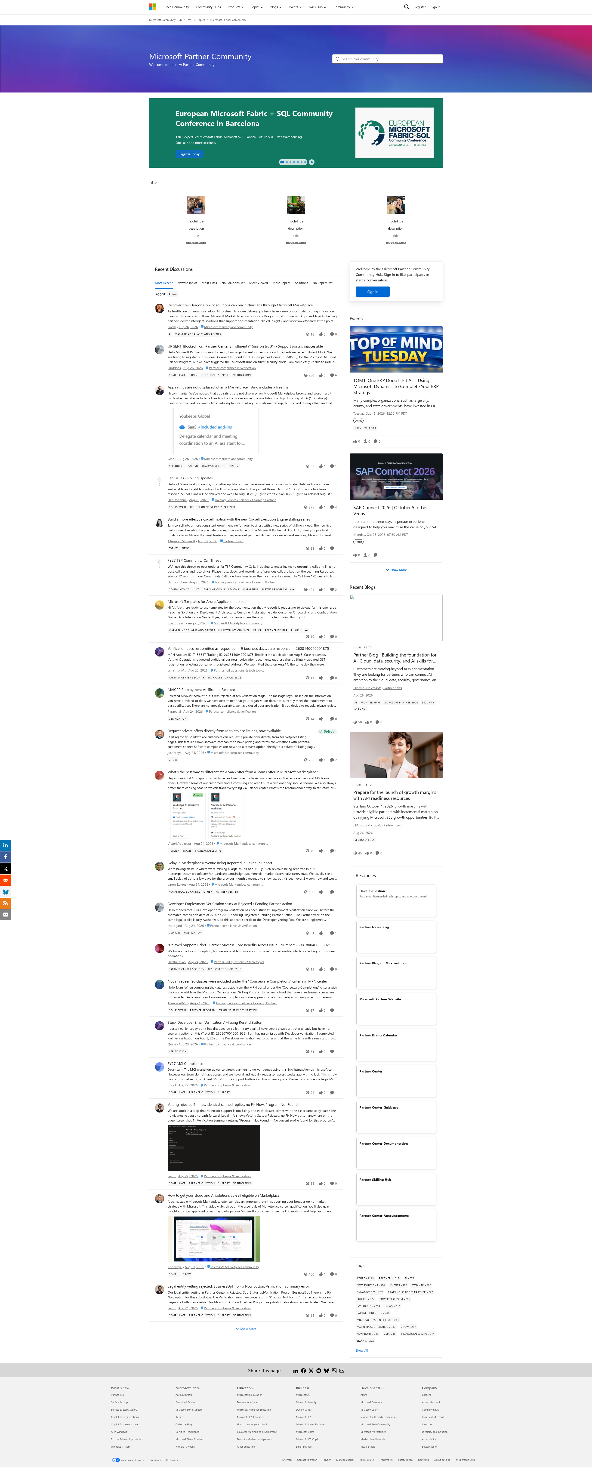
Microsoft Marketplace (373, 1431)
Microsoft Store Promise (189, 1439)
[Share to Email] (341, 1370)
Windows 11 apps (121, 1446)
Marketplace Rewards (373, 1439)
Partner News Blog (374, 927)
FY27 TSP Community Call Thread (195, 560)
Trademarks (386, 1459)
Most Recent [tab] (164, 282)
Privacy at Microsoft (433, 1417)
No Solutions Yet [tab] (233, 282)
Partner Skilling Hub (375, 1179)
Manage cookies (345, 1459)
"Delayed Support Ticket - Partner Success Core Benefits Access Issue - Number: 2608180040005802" (249, 945)
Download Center (185, 1402)
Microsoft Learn (369, 1409)
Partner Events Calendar (378, 1035)
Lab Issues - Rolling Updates (190, 478)
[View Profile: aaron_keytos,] (159, 866)
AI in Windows (119, 1431)
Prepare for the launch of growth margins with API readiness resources (394, 795)
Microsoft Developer (372, 1402)
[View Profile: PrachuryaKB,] (159, 605)
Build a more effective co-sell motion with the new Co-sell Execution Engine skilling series (239, 519)
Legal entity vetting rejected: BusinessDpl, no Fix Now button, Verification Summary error (238, 1286)
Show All (362, 1350)
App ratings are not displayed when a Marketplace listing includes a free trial (229, 387)
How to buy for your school (252, 1424)
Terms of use (367, 1459)
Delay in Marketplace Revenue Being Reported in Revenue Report (220, 862)
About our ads (442, 1459)
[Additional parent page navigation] (189, 19)
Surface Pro (117, 1394)
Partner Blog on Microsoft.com (384, 963)
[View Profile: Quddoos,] (159, 349)
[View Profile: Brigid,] (159, 1067)
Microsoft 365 (303, 1417)
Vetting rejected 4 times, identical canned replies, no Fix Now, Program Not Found (233, 1104)
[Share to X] (311, 1370)
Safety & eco (405, 1459)
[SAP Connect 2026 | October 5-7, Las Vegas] (396, 476)
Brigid (172, 1085)
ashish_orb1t (177, 670)
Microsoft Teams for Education (254, 1409)
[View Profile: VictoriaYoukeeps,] (159, 775)
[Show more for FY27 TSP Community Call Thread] (292, 589)
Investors (427, 1424)
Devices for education (249, 1402)
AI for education (246, 1446)
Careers (426, 1394)
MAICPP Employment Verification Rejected (201, 689)
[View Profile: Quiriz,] (159, 1025)
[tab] (282, 162)
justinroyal (175, 752)
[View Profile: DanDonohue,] (159, 481)
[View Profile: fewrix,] (159, 1108)
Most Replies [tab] (281, 282)
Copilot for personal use (124, 1424)
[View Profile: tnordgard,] (159, 907)
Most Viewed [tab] (258, 282)
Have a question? (372, 891)
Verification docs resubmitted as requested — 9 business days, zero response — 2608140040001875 (248, 648)
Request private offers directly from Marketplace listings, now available (224, 730)
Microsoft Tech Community (375, 1424)
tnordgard (175, 925)
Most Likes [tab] (209, 282)
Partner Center (371, 1071)
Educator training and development (257, 1431)
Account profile (184, 1394)
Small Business (304, 1446)
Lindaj (172, 327)
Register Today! (189, 154)
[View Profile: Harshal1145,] (159, 948)
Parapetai (174, 711)
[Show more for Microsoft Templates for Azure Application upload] (306, 630)
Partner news (392, 688)
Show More (248, 1328)
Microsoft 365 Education (250, 1417)
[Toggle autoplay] (311, 162)
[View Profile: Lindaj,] (159, 308)
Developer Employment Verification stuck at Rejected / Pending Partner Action (230, 903)
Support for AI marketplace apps (379, 1417)
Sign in (372, 291)
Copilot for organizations (125, 1417)
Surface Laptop (119, 1402)
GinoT (172, 458)
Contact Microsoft (307, 1459)
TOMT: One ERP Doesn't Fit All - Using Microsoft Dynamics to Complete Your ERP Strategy (396, 386)
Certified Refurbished (187, 1431)
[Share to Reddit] (318, 1370)
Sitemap (287, 1459)
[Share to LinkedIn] (295, 1370)
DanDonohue (177, 500)
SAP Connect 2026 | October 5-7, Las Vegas (390, 510)
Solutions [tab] (301, 282)
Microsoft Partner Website (380, 999)
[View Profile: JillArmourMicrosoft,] (159, 522)
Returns (180, 1417)
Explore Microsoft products (126, 1439)
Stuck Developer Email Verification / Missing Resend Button (215, 1022)
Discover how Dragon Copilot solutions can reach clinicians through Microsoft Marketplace (240, 305)
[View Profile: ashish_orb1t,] (159, 651)
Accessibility (429, 1439)
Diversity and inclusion (434, 1431)
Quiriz (172, 1044)
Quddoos (174, 368)
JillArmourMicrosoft (181, 541)
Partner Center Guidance (378, 1107)
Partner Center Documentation (383, 1143)
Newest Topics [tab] (187, 282)
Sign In (436, 7)
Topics (201, 20)
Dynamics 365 (304, 1409)
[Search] (407, 7)
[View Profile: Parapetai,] (159, 693)
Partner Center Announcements (384, 1215)
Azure (364, 1394)
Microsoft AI (303, 1394)
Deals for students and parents (254, 1439)
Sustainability (429, 1446)
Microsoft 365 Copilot (308, 1439)
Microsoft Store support (189, 1409)
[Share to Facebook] (303, 1370)
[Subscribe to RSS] (334, 1370)
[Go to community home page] (152, 6)
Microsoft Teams (305, 1431)
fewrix (172, 1176)
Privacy (327, 1459)
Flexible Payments (186, 1446)
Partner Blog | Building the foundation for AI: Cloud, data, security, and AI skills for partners (395, 658)
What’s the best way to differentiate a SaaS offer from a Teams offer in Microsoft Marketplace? (243, 772)
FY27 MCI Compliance (185, 1063)
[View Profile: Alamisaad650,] (159, 984)
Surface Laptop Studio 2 (124, 1409)
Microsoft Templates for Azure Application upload (207, 601)
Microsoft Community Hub (165, 20)
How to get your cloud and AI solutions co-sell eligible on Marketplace (223, 1195)
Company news (430, 1409)
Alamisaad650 (178, 1003)
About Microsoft (431, 1402)
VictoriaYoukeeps (179, 843)
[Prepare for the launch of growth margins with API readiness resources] (396, 755)
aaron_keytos (177, 884)
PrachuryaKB (176, 623)
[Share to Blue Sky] (326, 1370)
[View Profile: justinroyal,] (159, 734)
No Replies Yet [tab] (323, 282)
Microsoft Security (306, 1402)
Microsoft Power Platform (310, 1424)
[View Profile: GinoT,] (159, 390)
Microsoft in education (249, 1394)
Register (420, 7)
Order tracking (184, 1424)
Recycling (423, 1459)
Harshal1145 (177, 962)
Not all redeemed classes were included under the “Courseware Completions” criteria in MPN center (247, 981)
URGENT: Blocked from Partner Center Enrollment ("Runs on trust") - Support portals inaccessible (245, 346)
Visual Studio (368, 1446)
